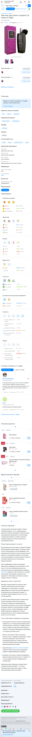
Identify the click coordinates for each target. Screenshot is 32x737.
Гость (4, 403)
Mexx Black (12, 447)
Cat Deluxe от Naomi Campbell (19, 648)
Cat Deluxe (4, 572)
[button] (2, 61)
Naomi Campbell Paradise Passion (18, 511)
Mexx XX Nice (13, 435)
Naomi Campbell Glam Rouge (17, 498)
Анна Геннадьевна (8, 378)
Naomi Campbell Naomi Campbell (18, 484)
